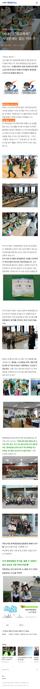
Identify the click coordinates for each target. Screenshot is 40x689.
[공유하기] (10, 625)
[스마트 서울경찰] (9, 3)
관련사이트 (5, 670)
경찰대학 (5, 677)
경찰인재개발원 (7, 681)
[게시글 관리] (13, 625)
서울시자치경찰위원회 (9, 673)
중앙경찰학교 (6, 684)
